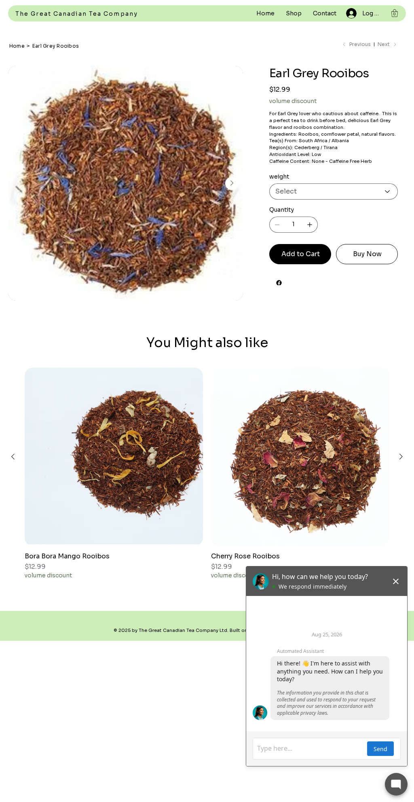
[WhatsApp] (271, 281)
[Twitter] (292, 281)
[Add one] (310, 225)
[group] (207, 473)
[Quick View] (114, 457)
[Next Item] (231, 183)
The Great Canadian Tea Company (76, 13)
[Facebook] (279, 283)
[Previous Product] (13, 456)
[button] (394, 13)
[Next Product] (401, 456)
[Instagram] (287, 281)
